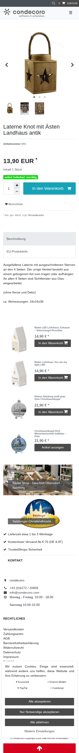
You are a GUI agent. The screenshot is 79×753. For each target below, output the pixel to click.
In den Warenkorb (47, 188)
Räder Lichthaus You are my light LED (50, 363)
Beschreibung (16, 239)
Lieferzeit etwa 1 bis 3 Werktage (30, 534)
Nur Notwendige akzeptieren (39, 712)
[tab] (39, 238)
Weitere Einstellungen (39, 731)
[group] (19, 339)
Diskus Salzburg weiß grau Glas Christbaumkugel (49, 397)
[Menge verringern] (17, 191)
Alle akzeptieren (40, 701)
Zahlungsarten (13, 634)
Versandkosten (35, 215)
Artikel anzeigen (53, 447)
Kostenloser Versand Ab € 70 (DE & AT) (35, 542)
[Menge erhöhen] (17, 185)
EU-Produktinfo (17, 251)
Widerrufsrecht (13, 647)
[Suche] (53, 3)
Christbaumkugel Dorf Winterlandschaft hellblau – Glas (50, 434)
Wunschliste (15, 204)
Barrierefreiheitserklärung (21, 643)
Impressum (11, 657)
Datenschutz (12, 652)
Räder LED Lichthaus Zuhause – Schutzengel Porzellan (52, 328)
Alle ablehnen (39, 722)
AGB (6, 638)
